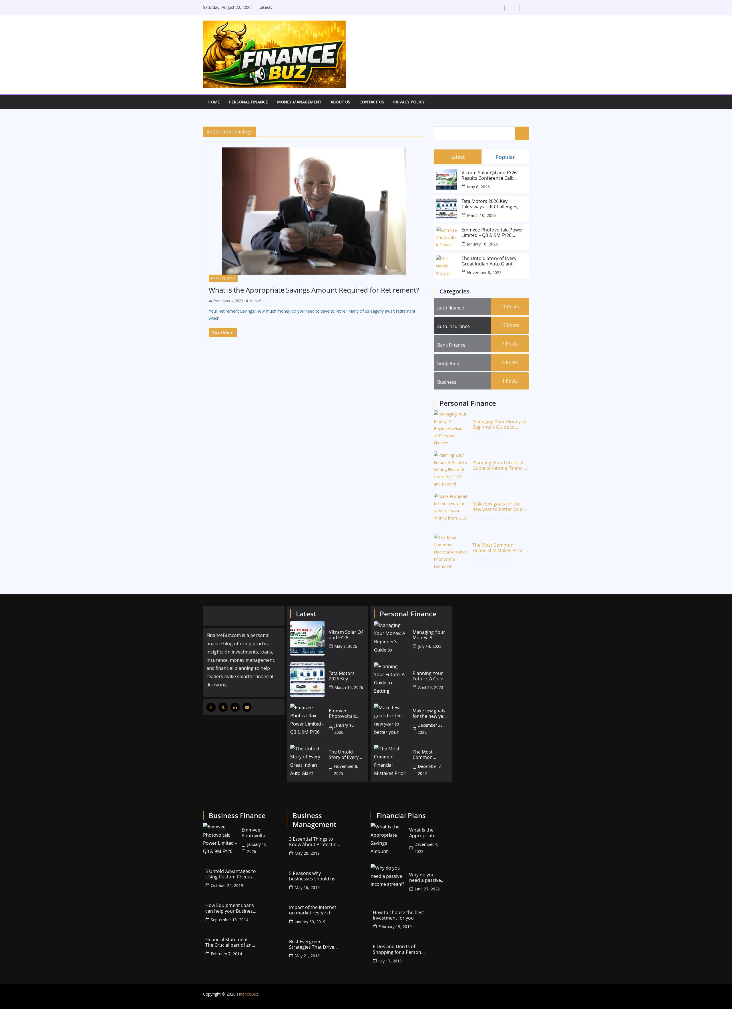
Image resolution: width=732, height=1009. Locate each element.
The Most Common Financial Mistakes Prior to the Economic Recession (500, 547)
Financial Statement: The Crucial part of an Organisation (228, 942)
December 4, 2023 (426, 848)
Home (214, 102)
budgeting (448, 363)
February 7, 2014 (226, 953)
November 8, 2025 (484, 272)
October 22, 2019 (227, 885)
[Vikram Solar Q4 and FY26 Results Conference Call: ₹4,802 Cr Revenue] (307, 638)
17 (510, 325)
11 (510, 306)
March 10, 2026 (481, 215)
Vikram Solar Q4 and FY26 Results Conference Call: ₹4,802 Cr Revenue (489, 175)
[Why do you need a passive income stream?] (388, 881)
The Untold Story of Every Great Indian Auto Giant (489, 261)
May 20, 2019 (307, 853)
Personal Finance (248, 102)
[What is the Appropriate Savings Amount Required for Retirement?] (314, 211)
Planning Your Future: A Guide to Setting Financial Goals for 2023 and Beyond (499, 465)
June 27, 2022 (427, 889)
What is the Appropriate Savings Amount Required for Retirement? (314, 290)
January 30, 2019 (310, 921)
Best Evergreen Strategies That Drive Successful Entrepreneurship (311, 944)
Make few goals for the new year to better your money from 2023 (497, 506)
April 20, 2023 (490, 476)
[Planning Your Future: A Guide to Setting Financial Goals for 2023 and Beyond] (451, 468)
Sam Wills (257, 300)
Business (446, 382)
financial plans (223, 278)
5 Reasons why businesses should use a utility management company (313, 876)
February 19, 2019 (395, 926)
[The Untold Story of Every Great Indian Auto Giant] (307, 762)
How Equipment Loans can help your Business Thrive (230, 908)
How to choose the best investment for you (398, 915)
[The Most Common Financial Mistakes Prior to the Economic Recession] (451, 551)
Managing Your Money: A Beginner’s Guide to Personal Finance (499, 424)
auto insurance (453, 326)
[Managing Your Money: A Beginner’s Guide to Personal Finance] (451, 427)
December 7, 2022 (495, 559)
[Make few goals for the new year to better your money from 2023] (451, 510)
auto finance (450, 308)
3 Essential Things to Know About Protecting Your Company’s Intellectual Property (314, 841)
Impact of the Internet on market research (312, 910)
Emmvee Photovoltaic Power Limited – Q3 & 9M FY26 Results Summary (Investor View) (492, 232)
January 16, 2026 (482, 244)
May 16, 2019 (307, 887)
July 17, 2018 (390, 961)
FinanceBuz (247, 994)
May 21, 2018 (307, 955)
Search (522, 133)
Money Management (299, 102)
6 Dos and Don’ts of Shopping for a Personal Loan (399, 949)
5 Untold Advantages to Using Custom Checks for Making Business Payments (230, 874)
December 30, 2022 (496, 518)
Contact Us (371, 102)
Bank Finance (451, 345)
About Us (340, 102)
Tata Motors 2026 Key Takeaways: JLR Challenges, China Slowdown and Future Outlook (492, 204)
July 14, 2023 (489, 435)
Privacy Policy (409, 102)
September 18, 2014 (229, 919)
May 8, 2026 (478, 186)
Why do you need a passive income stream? (426, 877)
